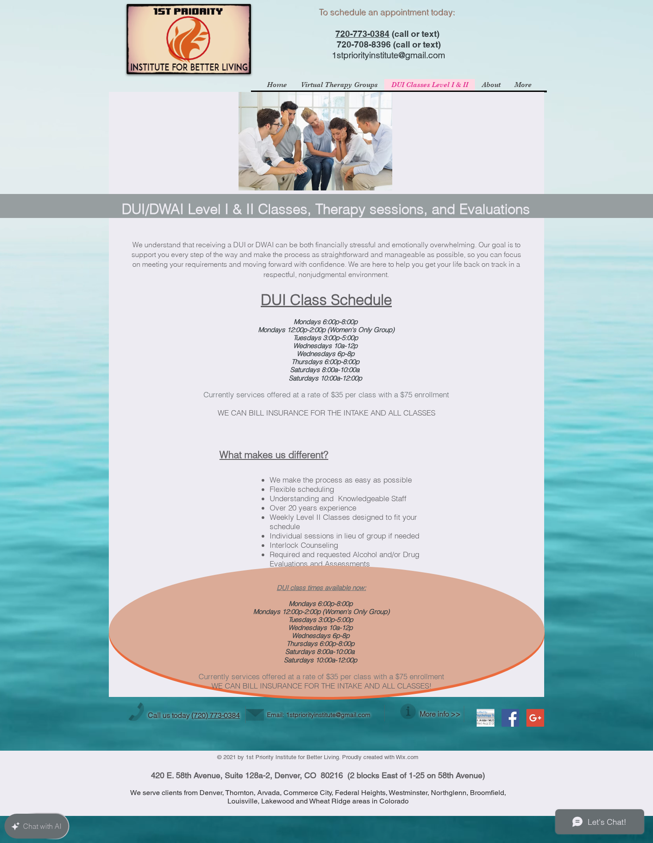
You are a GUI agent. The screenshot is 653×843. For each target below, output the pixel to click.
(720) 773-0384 (215, 715)
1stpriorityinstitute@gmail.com (388, 55)
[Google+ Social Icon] (535, 718)
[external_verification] (485, 718)
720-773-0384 (362, 34)
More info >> (440, 713)
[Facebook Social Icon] (510, 718)
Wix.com (407, 757)
